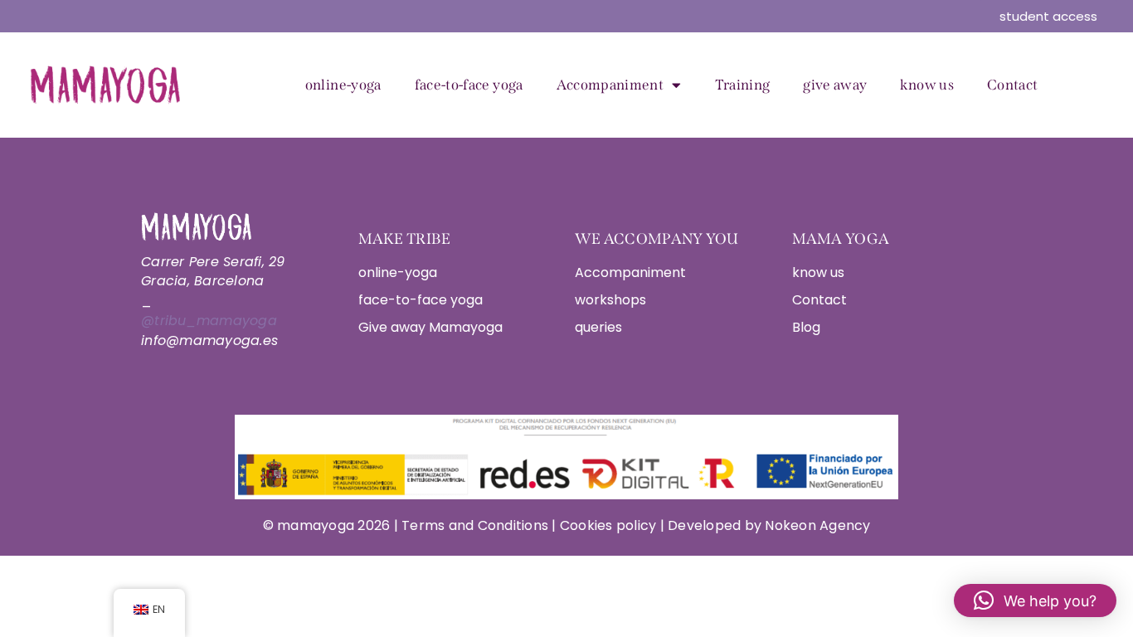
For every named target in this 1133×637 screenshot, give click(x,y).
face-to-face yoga (469, 85)
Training (743, 85)
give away (835, 85)
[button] (1035, 600)
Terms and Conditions (476, 525)
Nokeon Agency (817, 525)
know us (926, 85)
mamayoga (314, 525)
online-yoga (343, 85)
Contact (1012, 85)
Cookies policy (608, 525)
